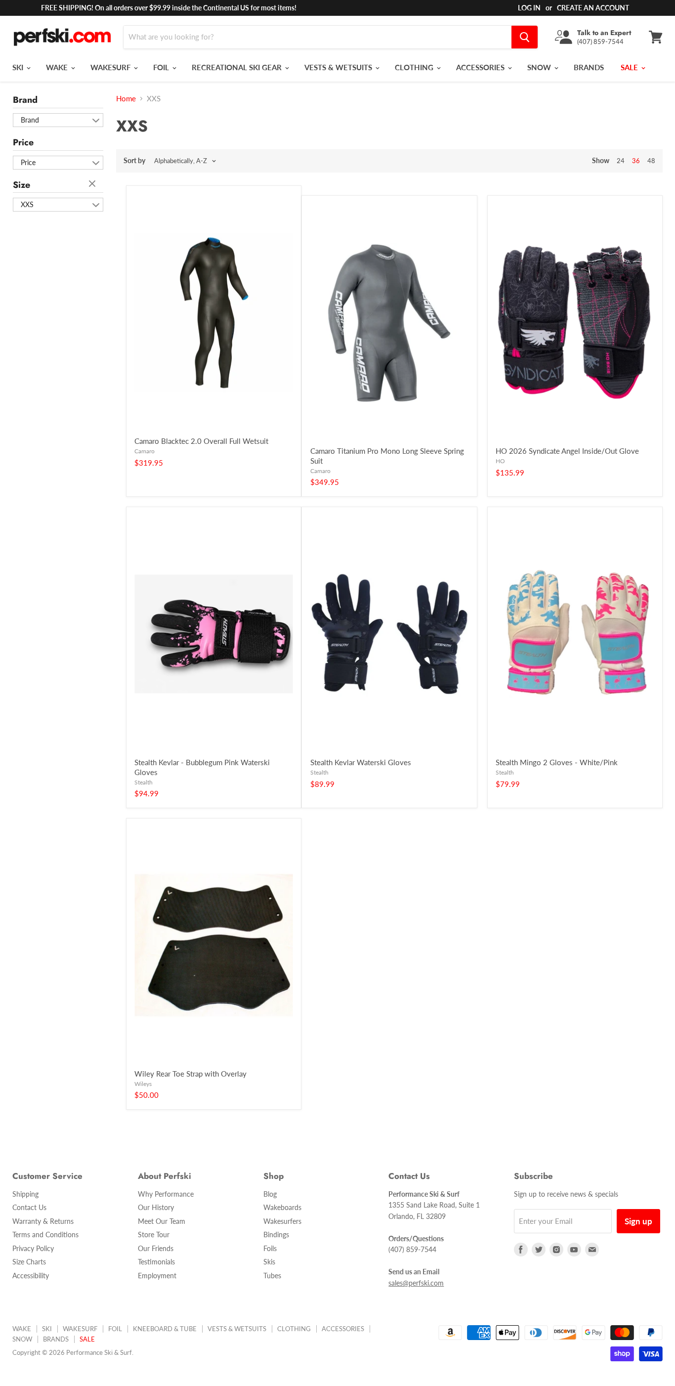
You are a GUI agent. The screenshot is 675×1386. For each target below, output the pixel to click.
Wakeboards (282, 1207)
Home (126, 98)
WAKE (58, 67)
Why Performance (166, 1194)
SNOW (540, 67)
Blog (270, 1194)
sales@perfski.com (416, 1283)
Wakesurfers (282, 1221)
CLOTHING (415, 67)
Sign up (638, 1221)
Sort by (134, 161)
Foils (270, 1248)
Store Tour (153, 1234)
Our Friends (155, 1248)
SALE (630, 67)
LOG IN (529, 7)
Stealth (143, 782)
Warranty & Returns (43, 1221)
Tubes (272, 1275)
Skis (269, 1261)
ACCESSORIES (481, 67)
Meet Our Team (161, 1221)
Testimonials (156, 1261)
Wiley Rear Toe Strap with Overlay (190, 1073)
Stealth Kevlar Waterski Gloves (360, 762)
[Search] (524, 37)
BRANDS (589, 67)
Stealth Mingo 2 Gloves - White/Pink (557, 762)
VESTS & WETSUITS (339, 67)
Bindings (276, 1234)
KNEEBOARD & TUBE (165, 1329)
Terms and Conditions (45, 1234)
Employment (157, 1275)
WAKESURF (111, 67)
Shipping (25, 1194)
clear (93, 184)
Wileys (143, 1083)
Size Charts (29, 1261)
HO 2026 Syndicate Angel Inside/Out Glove (567, 450)
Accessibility (30, 1275)
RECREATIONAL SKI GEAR (238, 67)
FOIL (162, 67)
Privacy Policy (33, 1248)
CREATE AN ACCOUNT (593, 7)
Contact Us (29, 1207)
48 (651, 161)
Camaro (144, 451)
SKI (18, 67)
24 (621, 161)
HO (500, 461)
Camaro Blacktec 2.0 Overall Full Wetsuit (201, 440)
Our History (156, 1207)
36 (636, 161)
